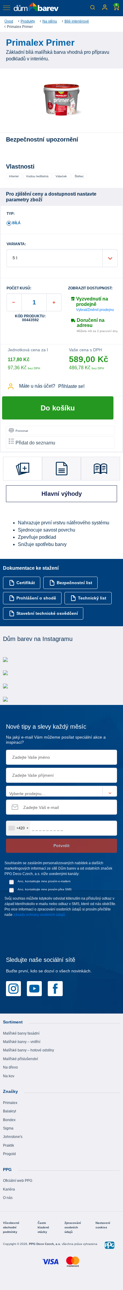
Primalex (10, 1103)
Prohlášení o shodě (36, 598)
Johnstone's (12, 1137)
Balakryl (9, 1111)
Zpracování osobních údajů (72, 1227)
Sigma (8, 1128)
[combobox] (18, 828)
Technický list (92, 598)
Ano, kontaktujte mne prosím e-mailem (44, 881)
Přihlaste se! (71, 386)
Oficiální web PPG (17, 1181)
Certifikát (25, 582)
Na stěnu (49, 21)
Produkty (28, 21)
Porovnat (22, 430)
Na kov (8, 1076)
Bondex (9, 1120)
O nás (8, 1198)
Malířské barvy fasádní (21, 1033)
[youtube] (34, 988)
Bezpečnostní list (74, 582)
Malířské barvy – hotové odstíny (28, 1050)
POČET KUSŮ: (19, 288)
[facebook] (55, 988)
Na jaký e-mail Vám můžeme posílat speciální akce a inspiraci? (56, 740)
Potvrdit (61, 845)
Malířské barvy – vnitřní (21, 1042)
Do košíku (58, 408)
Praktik (8, 1145)
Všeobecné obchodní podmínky (11, 1227)
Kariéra (9, 1189)
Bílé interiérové (76, 21)
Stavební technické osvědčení (47, 613)
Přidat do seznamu (35, 442)
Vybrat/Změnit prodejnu (95, 310)
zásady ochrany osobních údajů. (39, 915)
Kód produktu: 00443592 (30, 318)
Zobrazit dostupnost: (90, 288)
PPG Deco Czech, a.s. (45, 1244)
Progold (9, 1154)
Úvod (8, 21)
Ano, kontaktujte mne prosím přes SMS (45, 889)
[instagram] (13, 988)
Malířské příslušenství (20, 1059)
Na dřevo (10, 1067)
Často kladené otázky (43, 1227)
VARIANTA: (16, 244)
